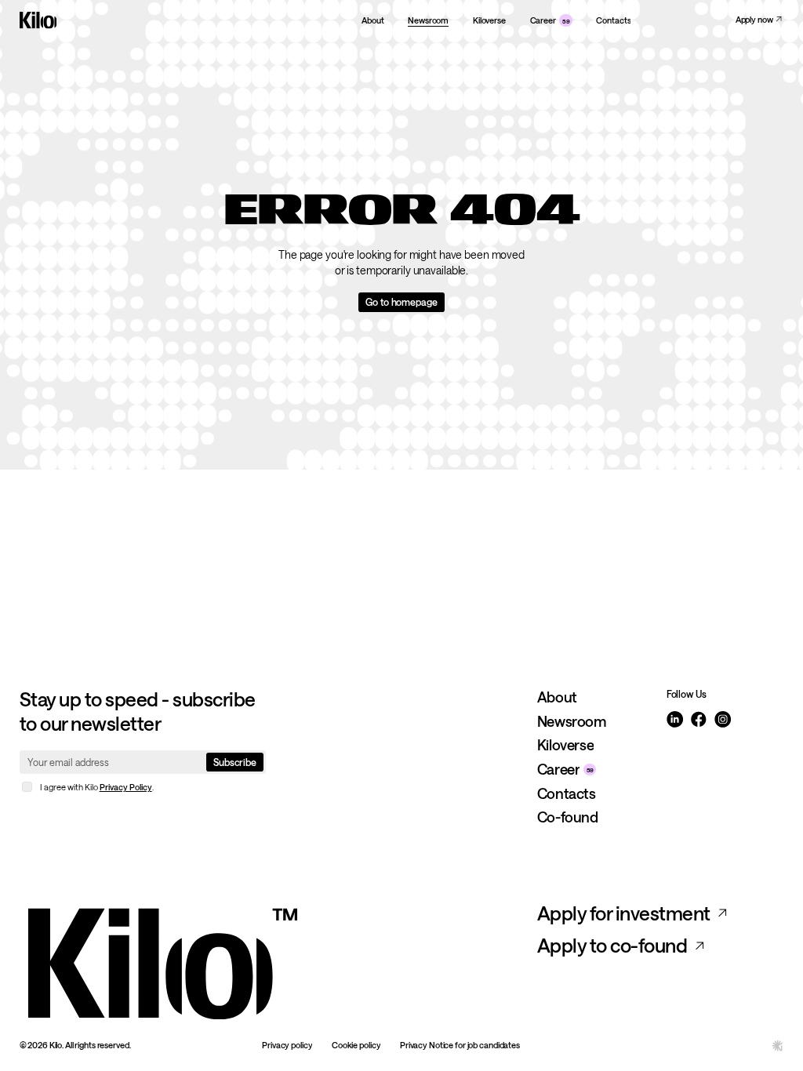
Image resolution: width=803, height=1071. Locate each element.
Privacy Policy (126, 787)
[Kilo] (272, 961)
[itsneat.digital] (777, 1045)
